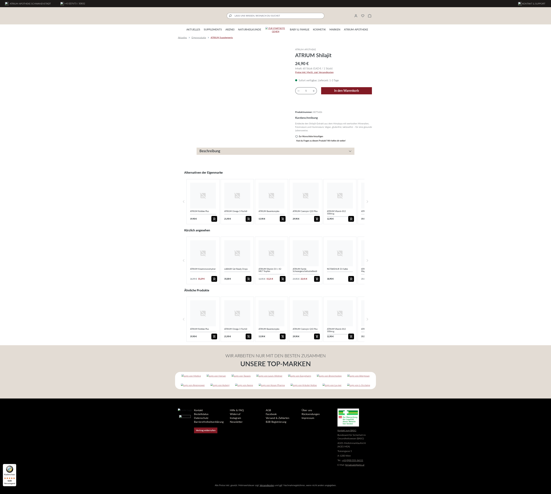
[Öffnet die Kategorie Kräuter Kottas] (304, 385)
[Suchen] (230, 16)
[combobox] (278, 16)
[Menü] (14, 465)
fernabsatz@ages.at (354, 465)
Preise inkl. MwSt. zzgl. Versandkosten (314, 72)
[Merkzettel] (362, 16)
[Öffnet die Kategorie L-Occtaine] (358, 385)
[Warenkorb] (369, 16)
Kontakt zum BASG (346, 430)
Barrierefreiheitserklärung (209, 422)
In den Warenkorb (346, 90)
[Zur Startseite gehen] (275, 30)
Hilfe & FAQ (237, 410)
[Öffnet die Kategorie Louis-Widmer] (269, 376)
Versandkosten (267, 485)
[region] (233, 79)
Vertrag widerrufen (206, 430)
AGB (268, 410)
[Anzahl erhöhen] (314, 91)
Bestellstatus (201, 414)
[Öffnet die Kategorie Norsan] (216, 376)
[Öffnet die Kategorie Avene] (244, 385)
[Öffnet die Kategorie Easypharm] (299, 376)
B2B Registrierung (276, 422)
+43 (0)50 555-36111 (352, 460)
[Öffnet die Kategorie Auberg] (219, 385)
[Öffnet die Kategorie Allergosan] (358, 376)
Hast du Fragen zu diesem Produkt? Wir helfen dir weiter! (321, 141)
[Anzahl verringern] (298, 91)
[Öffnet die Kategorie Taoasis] (241, 376)
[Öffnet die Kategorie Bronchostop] (329, 376)
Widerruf (235, 414)
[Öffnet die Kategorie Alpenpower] (193, 385)
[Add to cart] (214, 219)
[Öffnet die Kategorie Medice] (191, 376)
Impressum (308, 418)
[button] (184, 202)
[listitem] (203, 201)
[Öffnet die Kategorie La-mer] (332, 385)
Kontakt (198, 410)
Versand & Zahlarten (277, 418)
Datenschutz (201, 418)
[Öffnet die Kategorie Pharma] (272, 385)
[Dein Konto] (355, 16)
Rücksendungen (311, 414)
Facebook (271, 414)
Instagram (235, 418)
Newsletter (236, 422)
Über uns (307, 410)
